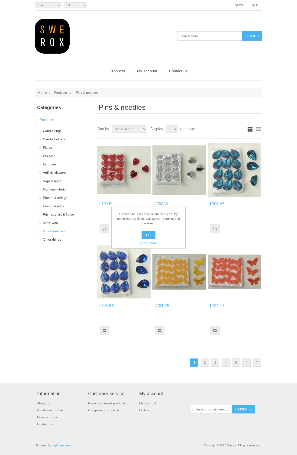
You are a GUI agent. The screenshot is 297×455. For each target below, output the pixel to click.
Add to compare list (104, 228)
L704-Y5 (162, 305)
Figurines (50, 164)
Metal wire (50, 223)
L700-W (161, 204)
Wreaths (49, 156)
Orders (144, 410)
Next (246, 362)
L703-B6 (106, 305)
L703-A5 (217, 204)
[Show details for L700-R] (124, 170)
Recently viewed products (107, 403)
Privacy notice (47, 417)
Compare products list (104, 410)
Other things (52, 239)
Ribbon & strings (55, 198)
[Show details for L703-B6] (124, 272)
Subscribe (243, 409)
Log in (254, 5)
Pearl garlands (53, 206)
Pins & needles (54, 231)
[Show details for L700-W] (179, 170)
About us (43, 403)
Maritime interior (55, 189)
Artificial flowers (54, 172)
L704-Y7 (217, 305)
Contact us (178, 71)
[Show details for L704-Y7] (234, 272)
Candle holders (54, 139)
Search (252, 36)
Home (42, 92)
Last (257, 362)
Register (237, 5)
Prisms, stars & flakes (58, 214)
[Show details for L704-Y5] (179, 272)
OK (148, 235)
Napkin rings (52, 181)
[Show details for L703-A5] (234, 170)
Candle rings (52, 131)
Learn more (148, 243)
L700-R (105, 204)
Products (117, 71)
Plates (47, 147)
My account (147, 71)
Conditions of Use (50, 410)
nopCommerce (61, 445)
